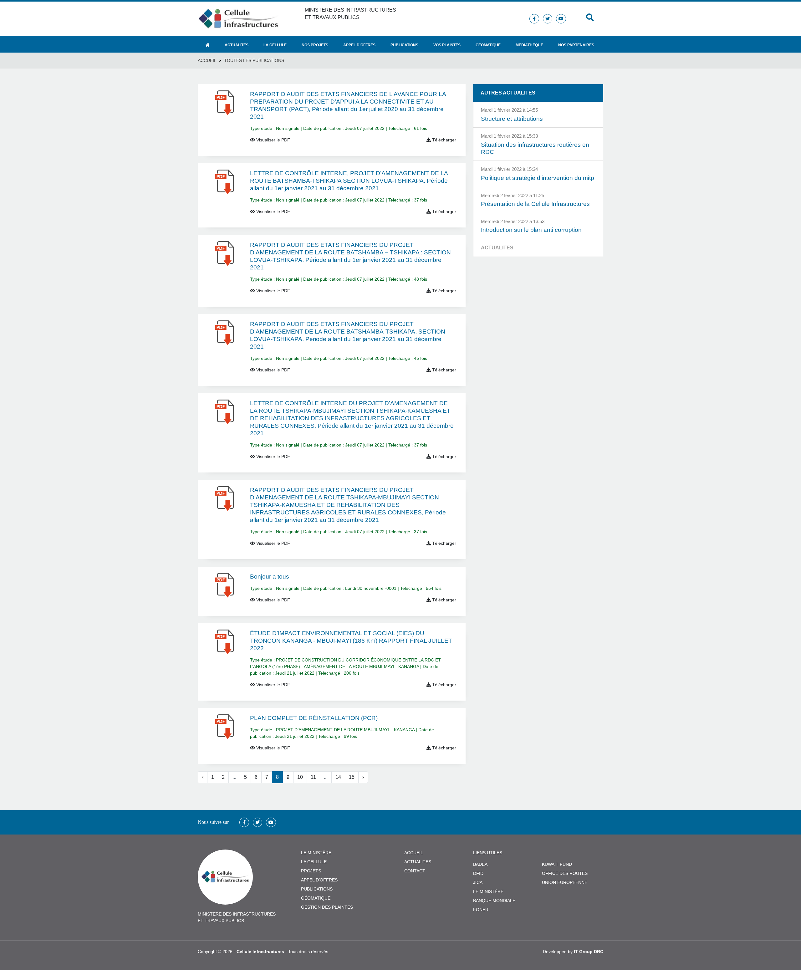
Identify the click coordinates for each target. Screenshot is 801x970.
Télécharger (443, 139)
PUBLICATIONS (317, 888)
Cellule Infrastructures (260, 951)
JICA (477, 882)
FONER (480, 909)
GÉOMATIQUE (315, 898)
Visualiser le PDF (272, 139)
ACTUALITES (417, 861)
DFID (478, 873)
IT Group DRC (588, 951)
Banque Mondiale (494, 900)
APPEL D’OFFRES (319, 879)
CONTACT (414, 870)
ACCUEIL (413, 852)
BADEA (480, 864)
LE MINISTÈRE (316, 852)
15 (352, 777)
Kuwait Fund (557, 864)
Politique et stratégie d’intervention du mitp (537, 178)
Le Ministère (488, 891)
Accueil (207, 60)
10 (300, 777)
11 (313, 777)
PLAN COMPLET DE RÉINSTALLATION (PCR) (314, 718)
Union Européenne (564, 882)
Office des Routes (565, 873)
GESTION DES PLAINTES (327, 907)
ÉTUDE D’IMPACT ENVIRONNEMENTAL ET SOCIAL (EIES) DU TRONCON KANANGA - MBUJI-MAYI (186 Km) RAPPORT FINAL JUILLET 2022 (351, 640)
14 (338, 777)
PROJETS (311, 870)
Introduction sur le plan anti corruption (531, 230)
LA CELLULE (314, 861)
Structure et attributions (512, 118)
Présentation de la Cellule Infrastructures (535, 204)
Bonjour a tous (269, 576)
